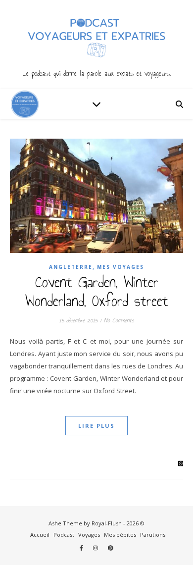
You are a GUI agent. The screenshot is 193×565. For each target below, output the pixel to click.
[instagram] (96, 548)
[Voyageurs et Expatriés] (96, 44)
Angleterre (71, 266)
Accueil (39, 534)
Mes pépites (120, 534)
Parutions (152, 534)
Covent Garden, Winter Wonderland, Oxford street (96, 291)
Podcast (63, 534)
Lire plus (96, 425)
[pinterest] (110, 548)
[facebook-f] (82, 548)
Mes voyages (120, 266)
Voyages (89, 534)
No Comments (119, 320)
